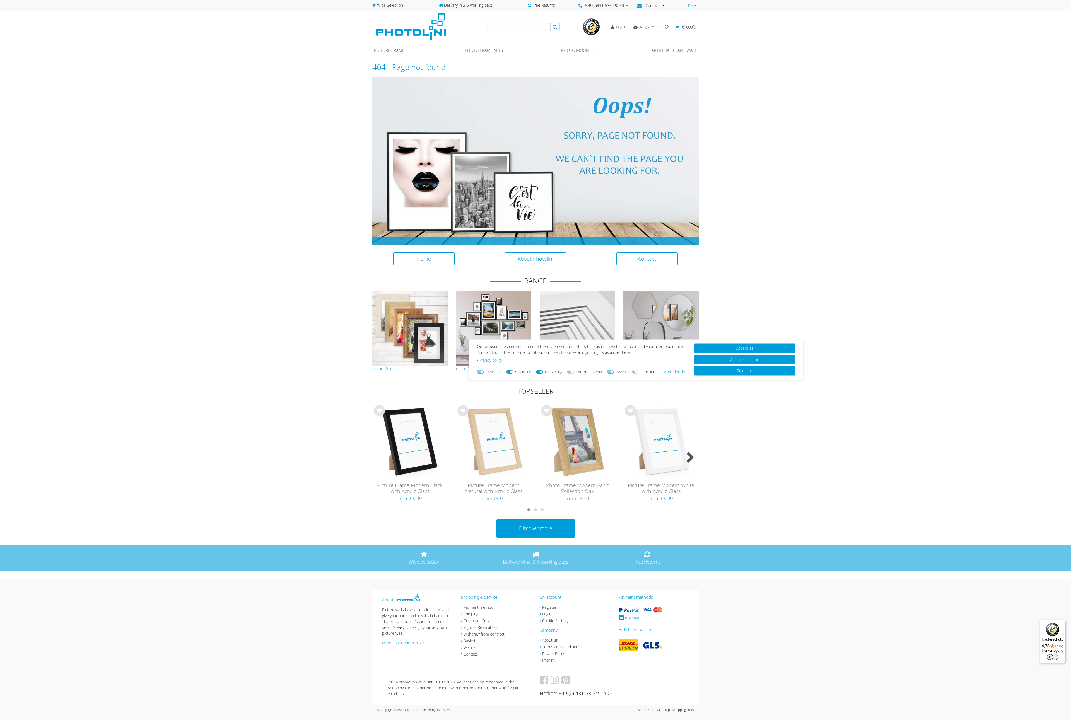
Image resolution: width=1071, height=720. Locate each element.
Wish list (379, 415)
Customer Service (479, 620)
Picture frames (390, 50)
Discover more (535, 528)
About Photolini (535, 258)
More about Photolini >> (403, 643)
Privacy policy (490, 360)
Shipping (471, 614)
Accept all (744, 348)
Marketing (553, 372)
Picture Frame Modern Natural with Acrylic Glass (493, 488)
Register (549, 607)
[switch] (1052, 657)
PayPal (621, 372)
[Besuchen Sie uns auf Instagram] (555, 682)
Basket (470, 640)
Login (546, 614)
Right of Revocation (480, 627)
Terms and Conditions (561, 646)
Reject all (744, 370)
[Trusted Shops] (591, 26)
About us (550, 640)
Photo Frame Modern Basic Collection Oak (577, 488)
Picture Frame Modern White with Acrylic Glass (661, 488)
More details (674, 372)
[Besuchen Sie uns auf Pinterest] (566, 682)
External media (589, 372)
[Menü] (1062, 623)
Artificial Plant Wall (674, 50)
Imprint (548, 660)
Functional (649, 372)
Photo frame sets (484, 50)
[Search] (555, 27)
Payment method (478, 607)
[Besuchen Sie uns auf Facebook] (544, 682)
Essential (493, 372)
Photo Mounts (577, 50)
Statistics (523, 372)
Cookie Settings (556, 620)
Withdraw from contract (484, 634)
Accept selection (744, 359)
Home (424, 258)
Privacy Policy (553, 653)
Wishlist (470, 647)
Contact (647, 258)
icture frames (386, 368)
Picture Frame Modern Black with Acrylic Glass (410, 488)
